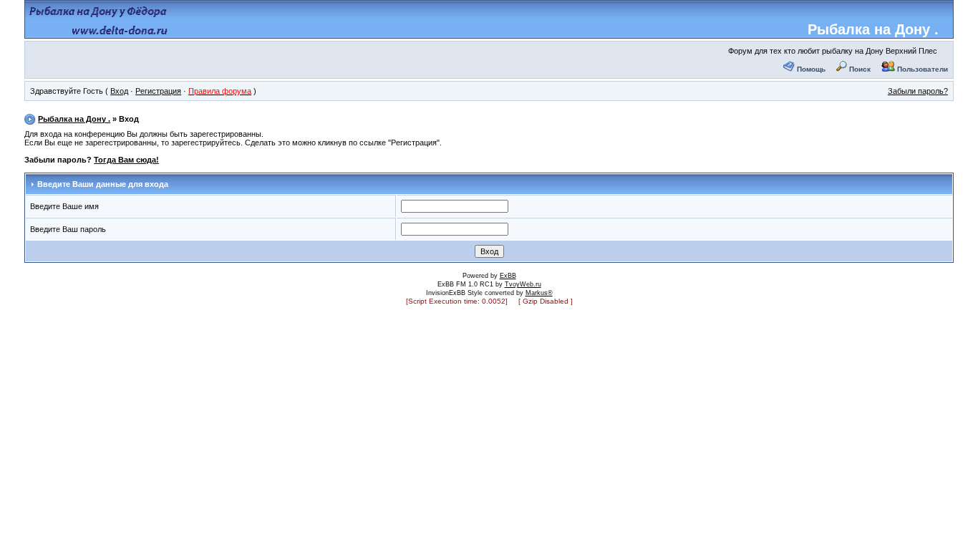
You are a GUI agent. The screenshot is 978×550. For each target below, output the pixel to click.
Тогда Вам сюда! (126, 159)
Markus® (539, 292)
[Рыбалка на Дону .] (99, 33)
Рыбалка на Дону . (873, 29)
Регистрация (158, 91)
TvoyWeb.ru (523, 284)
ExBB (508, 275)
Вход (119, 91)
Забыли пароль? (918, 91)
